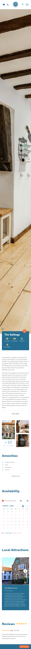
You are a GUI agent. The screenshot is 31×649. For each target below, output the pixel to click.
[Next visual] (25, 571)
